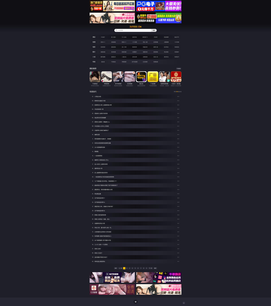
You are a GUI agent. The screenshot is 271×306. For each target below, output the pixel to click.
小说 (94, 57)
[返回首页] (183, 303)
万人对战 (124, 37)
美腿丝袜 (145, 52)
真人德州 (113, 37)
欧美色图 (124, 52)
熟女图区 (166, 52)
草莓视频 (124, 62)
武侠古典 (134, 57)
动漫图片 (134, 52)
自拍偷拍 (113, 42)
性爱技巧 (177, 57)
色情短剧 (155, 62)
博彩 (94, 37)
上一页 (120, 268)
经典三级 (155, 47)
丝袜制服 (155, 42)
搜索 (154, 30)
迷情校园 (145, 57)
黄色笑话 (166, 57)
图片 (94, 52)
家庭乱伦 (113, 57)
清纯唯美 (155, 52)
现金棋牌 (166, 37)
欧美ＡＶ (124, 42)
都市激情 (103, 57)
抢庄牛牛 (177, 37)
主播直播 (166, 42)
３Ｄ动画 (134, 42)
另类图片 (177, 52)
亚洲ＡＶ (103, 42)
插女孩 (103, 62)
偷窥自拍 (103, 52)
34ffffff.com (135, 26)
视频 (94, 42)
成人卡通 (124, 47)
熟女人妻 (145, 42)
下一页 (150, 268)
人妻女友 (124, 57)
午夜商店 (113, 62)
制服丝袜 (145, 47)
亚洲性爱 (103, 47)
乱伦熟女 (166, 47)
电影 (94, 47)
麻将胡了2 (145, 37)
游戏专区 (134, 37)
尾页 (155, 268)
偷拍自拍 (113, 47)
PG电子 (103, 37)
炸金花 (155, 37)
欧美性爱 (134, 47)
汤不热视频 (134, 62)
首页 (116, 268)
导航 (94, 62)
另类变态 (177, 47)
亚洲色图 (113, 52)
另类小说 (155, 57)
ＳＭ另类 (177, 42)
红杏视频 (145, 62)
